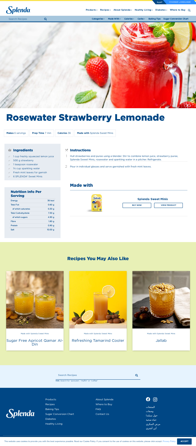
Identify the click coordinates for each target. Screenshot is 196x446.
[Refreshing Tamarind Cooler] (98, 299)
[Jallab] (161, 299)
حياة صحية (151, 420)
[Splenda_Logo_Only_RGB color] (18, 10)
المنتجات (150, 407)
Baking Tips (52, 409)
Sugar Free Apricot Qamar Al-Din (34, 342)
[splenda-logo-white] (20, 413)
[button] (97, 10)
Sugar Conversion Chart (59, 414)
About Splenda (104, 399)
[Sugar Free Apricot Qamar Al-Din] (35, 299)
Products (50, 399)
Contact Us (102, 414)
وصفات (149, 411)
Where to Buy (104, 404)
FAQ (98, 409)
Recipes (50, 404)
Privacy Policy (169, 441)
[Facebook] (148, 399)
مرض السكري (153, 424)
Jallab (161, 341)
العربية (159, 2)
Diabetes (50, 419)
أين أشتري (151, 428)
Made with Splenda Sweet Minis (35, 333)
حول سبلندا (152, 415)
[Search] (45, 19)
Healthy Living (53, 424)
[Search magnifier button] (189, 10)
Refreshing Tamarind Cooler (98, 341)
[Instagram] (155, 399)
